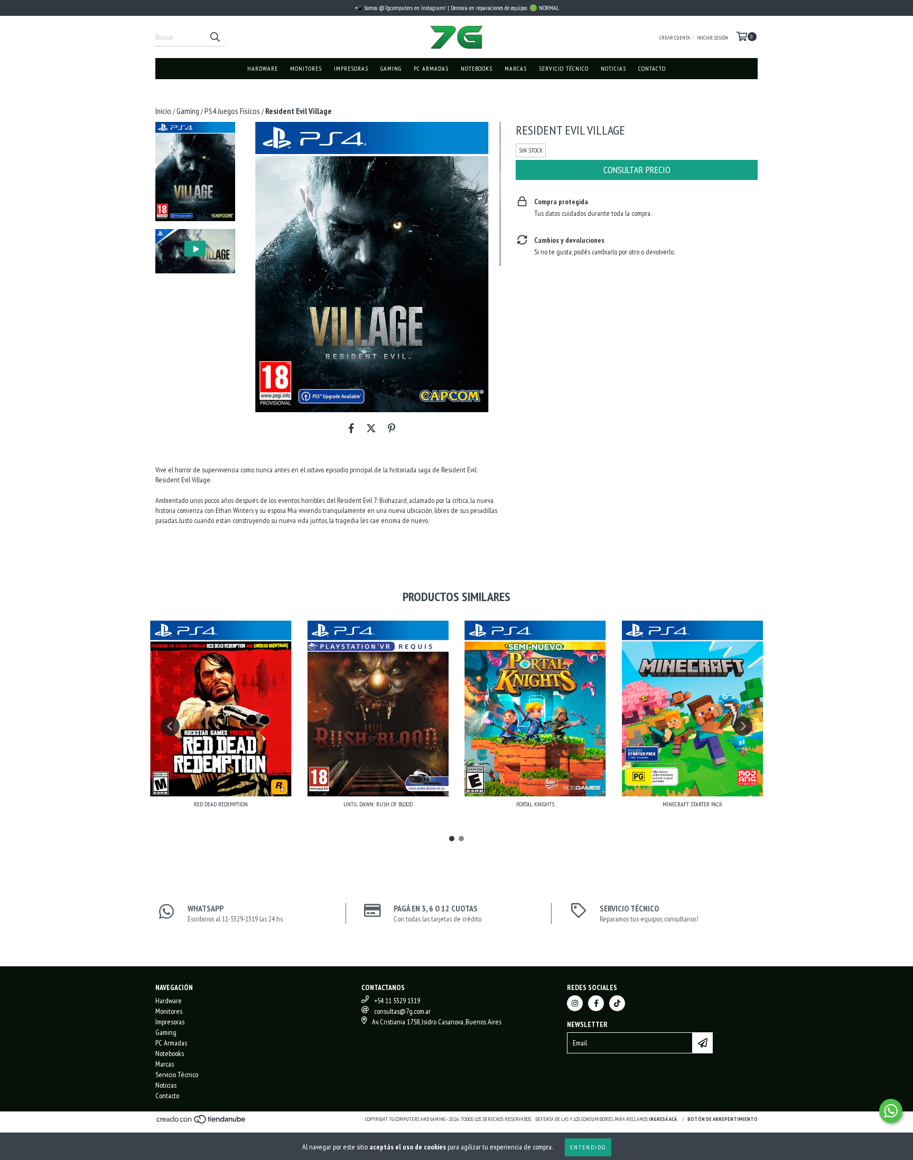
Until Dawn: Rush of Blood (378, 804)
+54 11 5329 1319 (397, 1000)
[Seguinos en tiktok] (617, 1003)
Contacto (652, 68)
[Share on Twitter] (371, 428)
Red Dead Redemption (221, 804)
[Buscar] (214, 36)
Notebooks (476, 68)
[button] (195, 251)
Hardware (262, 68)
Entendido (588, 1147)
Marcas (516, 68)
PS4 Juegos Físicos (232, 111)
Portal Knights (535, 804)
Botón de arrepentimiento (722, 1119)
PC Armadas (431, 68)
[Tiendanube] (201, 1122)
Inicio (163, 111)
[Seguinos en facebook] (596, 1003)
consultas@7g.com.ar (402, 1011)
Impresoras (351, 68)
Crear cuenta (674, 37)
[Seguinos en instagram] (575, 1003)
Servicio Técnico (564, 68)
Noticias (613, 68)
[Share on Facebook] (351, 428)
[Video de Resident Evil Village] (195, 251)
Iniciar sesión (712, 37)
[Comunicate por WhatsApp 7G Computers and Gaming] (890, 1111)
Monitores (306, 68)
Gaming (391, 68)
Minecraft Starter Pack (692, 804)
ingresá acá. (663, 1119)
